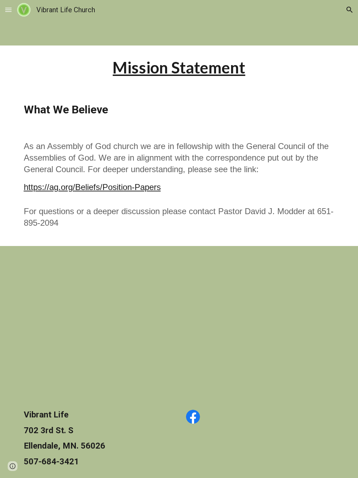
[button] (8, 9)
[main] (179, 68)
